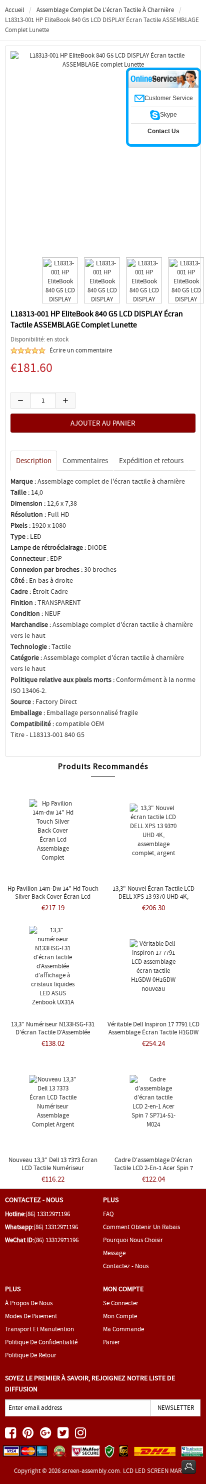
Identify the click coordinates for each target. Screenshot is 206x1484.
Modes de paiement (31, 1316)
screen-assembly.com (91, 1470)
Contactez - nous (125, 1266)
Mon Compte (120, 1316)
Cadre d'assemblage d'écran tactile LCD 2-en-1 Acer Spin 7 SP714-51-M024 (153, 1168)
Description (34, 461)
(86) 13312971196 (48, 1214)
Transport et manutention (39, 1329)
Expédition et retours (151, 461)
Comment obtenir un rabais (141, 1227)
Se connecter (120, 1303)
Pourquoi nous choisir (133, 1240)
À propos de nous (28, 1303)
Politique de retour (30, 1355)
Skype (168, 114)
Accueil (14, 10)
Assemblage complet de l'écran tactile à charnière (105, 10)
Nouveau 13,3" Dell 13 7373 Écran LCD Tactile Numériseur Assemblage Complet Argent (53, 1168)
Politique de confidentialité (41, 1342)
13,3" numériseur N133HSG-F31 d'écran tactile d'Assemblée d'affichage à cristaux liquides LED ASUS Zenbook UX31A (53, 1036)
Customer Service (168, 98)
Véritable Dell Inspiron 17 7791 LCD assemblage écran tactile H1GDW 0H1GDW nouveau (154, 1032)
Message (114, 1253)
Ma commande (123, 1329)
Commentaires (85, 461)
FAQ (108, 1214)
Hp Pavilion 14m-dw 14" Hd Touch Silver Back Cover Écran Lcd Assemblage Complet (53, 896)
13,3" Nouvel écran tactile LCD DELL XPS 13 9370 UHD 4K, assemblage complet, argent (153, 896)
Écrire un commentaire (81, 350)
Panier (111, 1342)
